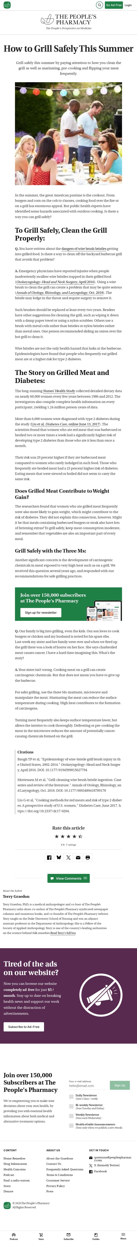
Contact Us (53, 1164)
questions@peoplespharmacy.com (112, 1159)
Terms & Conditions (59, 1175)
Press (49, 1191)
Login (128, 5)
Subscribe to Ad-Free (23, 1027)
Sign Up (120, 1085)
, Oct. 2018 (59, 293)
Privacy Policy (55, 1186)
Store (7, 1186)
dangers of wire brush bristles (84, 249)
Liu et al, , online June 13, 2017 (65, 424)
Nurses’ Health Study (59, 391)
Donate (8, 1191)
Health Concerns (15, 1169)
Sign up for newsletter (41, 612)
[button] (87, 857)
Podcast (9, 1175)
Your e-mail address (80, 1081)
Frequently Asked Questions (64, 1169)
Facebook (100, 1171)
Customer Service (58, 1180)
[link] (49, 857)
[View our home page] (7, 5)
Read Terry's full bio (62, 933)
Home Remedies (14, 1158)
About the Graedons (59, 1158)
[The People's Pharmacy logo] (68, 20)
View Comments (71, 878)
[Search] (99, 5)
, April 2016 (55, 282)
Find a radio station (17, 1180)
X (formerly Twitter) (107, 1165)
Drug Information (15, 1164)
